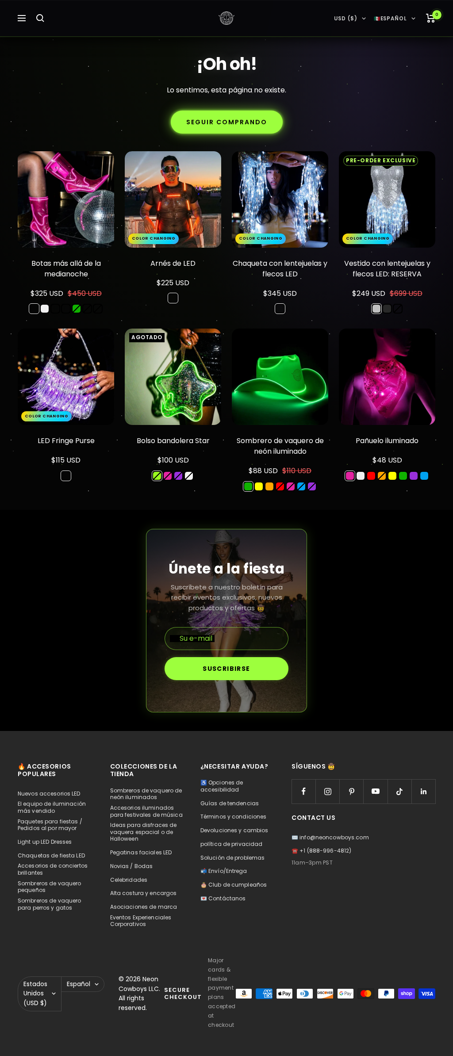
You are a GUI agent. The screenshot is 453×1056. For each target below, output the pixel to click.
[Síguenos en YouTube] (375, 791)
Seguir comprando (226, 122)
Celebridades (128, 880)
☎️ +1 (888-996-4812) (321, 850)
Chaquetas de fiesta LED (51, 855)
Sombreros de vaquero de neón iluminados (146, 794)
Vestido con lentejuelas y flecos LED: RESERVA (387, 268)
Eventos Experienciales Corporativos (141, 921)
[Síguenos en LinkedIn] (423, 791)
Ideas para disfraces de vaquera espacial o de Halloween (143, 832)
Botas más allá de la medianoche (66, 268)
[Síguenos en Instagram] (327, 791)
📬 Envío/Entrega (223, 871)
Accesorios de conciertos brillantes (53, 869)
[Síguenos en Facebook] (304, 791)
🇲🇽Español (390, 18)
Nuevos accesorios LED (49, 793)
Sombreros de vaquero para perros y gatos (49, 904)
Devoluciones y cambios (234, 830)
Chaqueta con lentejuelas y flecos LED (280, 268)
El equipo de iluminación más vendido (52, 807)
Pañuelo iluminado (387, 441)
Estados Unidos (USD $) (35, 993)
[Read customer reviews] (66, 284)
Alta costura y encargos (143, 893)
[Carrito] (430, 18)
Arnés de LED (173, 263)
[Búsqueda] (40, 18)
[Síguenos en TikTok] (400, 791)
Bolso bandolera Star (173, 441)
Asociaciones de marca (143, 907)
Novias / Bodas (131, 866)
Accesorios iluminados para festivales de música (146, 811)
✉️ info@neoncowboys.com (330, 837)
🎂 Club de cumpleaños (233, 884)
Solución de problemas (232, 857)
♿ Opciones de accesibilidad (221, 786)
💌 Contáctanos (223, 898)
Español (78, 983)
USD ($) (345, 18)
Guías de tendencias (229, 803)
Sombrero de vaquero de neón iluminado (280, 446)
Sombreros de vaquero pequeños (49, 887)
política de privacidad (231, 844)
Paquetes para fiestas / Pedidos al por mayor (50, 825)
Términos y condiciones (233, 816)
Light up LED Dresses (45, 842)
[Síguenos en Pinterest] (351, 791)
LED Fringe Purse (66, 441)
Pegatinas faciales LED (141, 852)
